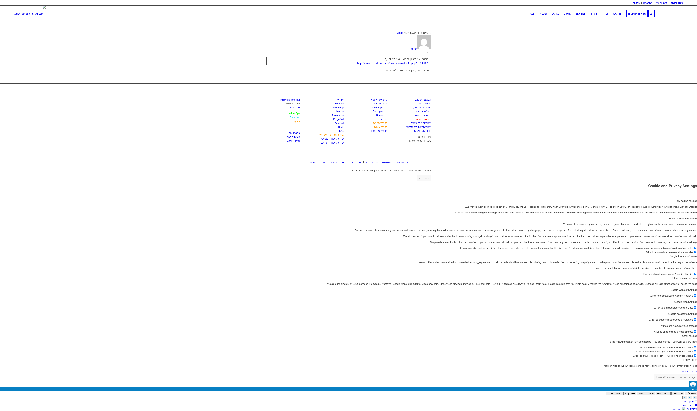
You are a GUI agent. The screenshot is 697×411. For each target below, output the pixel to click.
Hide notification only (666, 377)
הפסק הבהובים (646, 393)
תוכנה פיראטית (423, 119)
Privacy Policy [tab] (689, 359)
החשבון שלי (294, 133)
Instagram (294, 121)
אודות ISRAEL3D (422, 130)
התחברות (647, 2)
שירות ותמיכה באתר (421, 123)
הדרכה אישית (380, 127)
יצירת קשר (295, 107)
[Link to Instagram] (20, 2)
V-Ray (340, 99)
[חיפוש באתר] (660, 14)
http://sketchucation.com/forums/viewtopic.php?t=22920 (392, 63)
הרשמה (636, 2)
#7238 (400, 33)
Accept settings (687, 377)
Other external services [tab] (684, 278)
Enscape (339, 103)
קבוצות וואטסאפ (423, 99)
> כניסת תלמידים (378, 103)
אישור (426, 178)
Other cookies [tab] (689, 335)
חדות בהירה (663, 393)
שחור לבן (691, 393)
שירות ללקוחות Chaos (332, 138)
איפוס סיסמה (677, 2)
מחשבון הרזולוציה (422, 115)
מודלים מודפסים (379, 130)
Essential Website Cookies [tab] (683, 218)
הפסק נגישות (688, 401)
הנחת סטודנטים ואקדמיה (331, 134)
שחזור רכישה (293, 140)
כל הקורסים (381, 119)
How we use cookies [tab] (686, 200)
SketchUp (338, 107)
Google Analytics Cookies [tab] (683, 256)
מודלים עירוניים (423, 111)
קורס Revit (381, 115)
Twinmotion (338, 115)
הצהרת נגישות (688, 405)
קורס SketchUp (379, 107)
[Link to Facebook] (15, 2)
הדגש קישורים (614, 393)
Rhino (341, 130)
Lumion (340, 111)
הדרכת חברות (380, 123)
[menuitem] (636, 3)
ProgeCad (338, 119)
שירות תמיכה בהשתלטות (418, 127)
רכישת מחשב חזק (422, 107)
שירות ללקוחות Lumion (332, 142)
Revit (341, 127)
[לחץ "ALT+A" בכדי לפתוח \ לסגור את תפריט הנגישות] (693, 384)
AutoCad (339, 123)
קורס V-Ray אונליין (378, 99)
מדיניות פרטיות (689, 371)
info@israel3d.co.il (290, 99)
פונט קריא (630, 393)
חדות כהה (678, 393)
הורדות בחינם (424, 103)
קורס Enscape (379, 111)
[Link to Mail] (26, 2)
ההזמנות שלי (661, 2)
